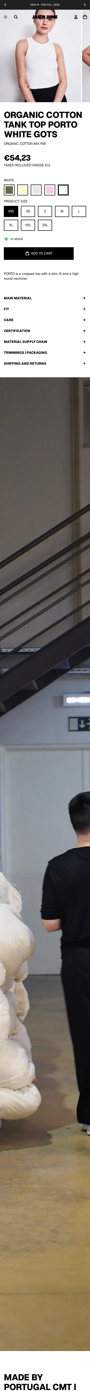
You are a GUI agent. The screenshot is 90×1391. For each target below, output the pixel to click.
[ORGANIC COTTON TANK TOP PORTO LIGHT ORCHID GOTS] (49, 190)
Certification (17, 331)
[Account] (75, 17)
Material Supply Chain (25, 342)
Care (8, 320)
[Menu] (5, 17)
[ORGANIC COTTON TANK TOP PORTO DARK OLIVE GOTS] (9, 190)
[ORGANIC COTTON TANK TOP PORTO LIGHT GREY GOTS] (36, 190)
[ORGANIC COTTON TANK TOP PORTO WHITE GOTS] (63, 190)
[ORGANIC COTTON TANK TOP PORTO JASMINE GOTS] (22, 190)
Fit (6, 309)
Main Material (18, 298)
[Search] (16, 17)
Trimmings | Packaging (25, 352)
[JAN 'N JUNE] (44, 17)
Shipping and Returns (25, 363)
